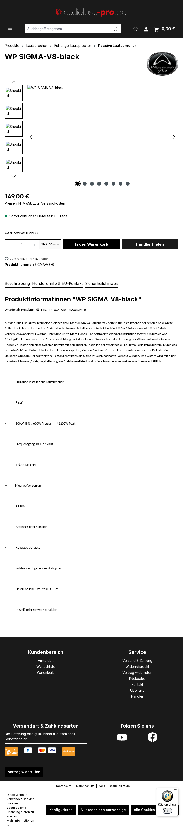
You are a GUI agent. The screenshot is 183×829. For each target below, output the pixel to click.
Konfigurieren (61, 810)
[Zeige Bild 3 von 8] (92, 184)
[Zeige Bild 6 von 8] (113, 184)
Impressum (63, 786)
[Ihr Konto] (146, 29)
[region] (91, 136)
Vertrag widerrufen (137, 672)
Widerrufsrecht (137, 666)
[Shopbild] (102, 136)
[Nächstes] (174, 136)
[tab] (17, 283)
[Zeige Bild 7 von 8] (120, 184)
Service (137, 652)
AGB (102, 786)
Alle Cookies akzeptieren (155, 810)
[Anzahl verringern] (9, 244)
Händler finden (150, 244)
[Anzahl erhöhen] (34, 244)
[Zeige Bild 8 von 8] (128, 184)
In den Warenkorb (91, 244)
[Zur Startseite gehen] (91, 12)
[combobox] (68, 28)
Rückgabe (137, 678)
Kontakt (137, 684)
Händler (137, 696)
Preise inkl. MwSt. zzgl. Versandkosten (35, 203)
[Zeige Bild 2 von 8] (85, 184)
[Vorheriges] (31, 136)
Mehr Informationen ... (20, 823)
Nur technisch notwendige (103, 810)
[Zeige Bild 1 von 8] (78, 184)
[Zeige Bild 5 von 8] (106, 184)
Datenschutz (85, 786)
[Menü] (10, 29)
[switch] (167, 811)
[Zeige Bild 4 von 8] (99, 184)
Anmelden (46, 661)
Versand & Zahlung (137, 661)
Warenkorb (46, 672)
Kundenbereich (45, 652)
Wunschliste (45, 666)
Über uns (137, 690)
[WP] (162, 64)
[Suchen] (116, 28)
